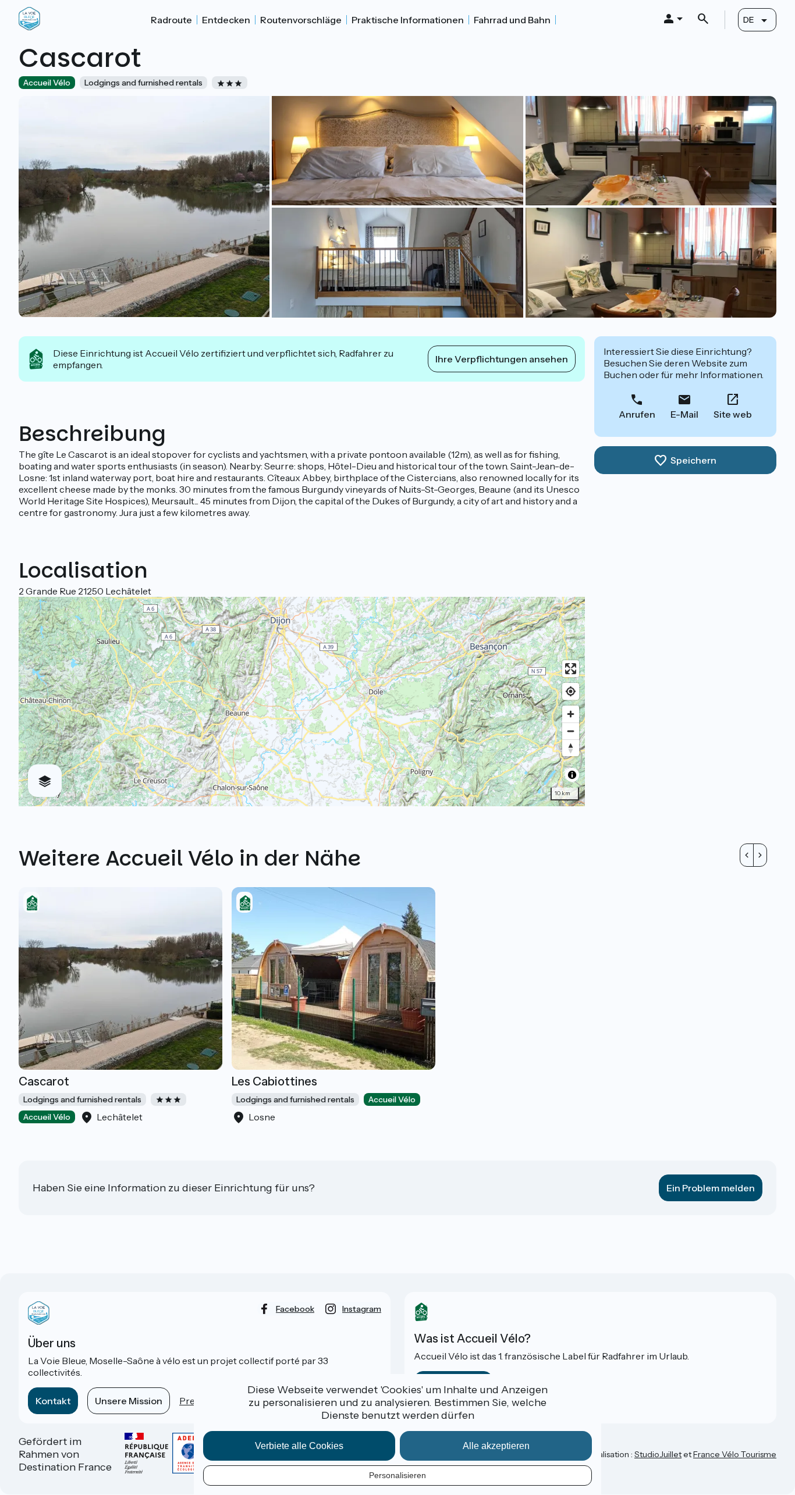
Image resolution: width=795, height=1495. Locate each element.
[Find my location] (570, 691)
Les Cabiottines (274, 1081)
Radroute (171, 20)
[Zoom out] (570, 730)
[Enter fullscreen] (570, 668)
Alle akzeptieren (496, 1446)
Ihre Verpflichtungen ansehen (501, 359)
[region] (302, 701)
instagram (361, 1309)
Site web (733, 414)
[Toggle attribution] (572, 775)
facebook (295, 1309)
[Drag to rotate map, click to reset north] (570, 747)
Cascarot (44, 1081)
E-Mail (684, 414)
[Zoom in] (570, 714)
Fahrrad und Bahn (512, 20)
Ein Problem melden (710, 1188)
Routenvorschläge (301, 20)
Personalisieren (397, 1475)
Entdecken (226, 20)
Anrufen (637, 414)
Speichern (693, 460)
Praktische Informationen (408, 20)
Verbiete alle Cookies (299, 1446)
